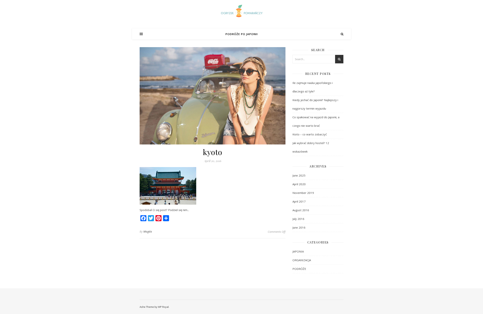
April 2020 (299, 184)
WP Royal (163, 307)
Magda (147, 231)
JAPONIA (298, 251)
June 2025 (298, 175)
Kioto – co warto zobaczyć (309, 134)
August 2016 (300, 210)
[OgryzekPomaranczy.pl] (241, 12)
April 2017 (299, 201)
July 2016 (298, 219)
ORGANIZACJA (301, 260)
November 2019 (303, 193)
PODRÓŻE (299, 269)
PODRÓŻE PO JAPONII (241, 34)
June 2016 (298, 227)
